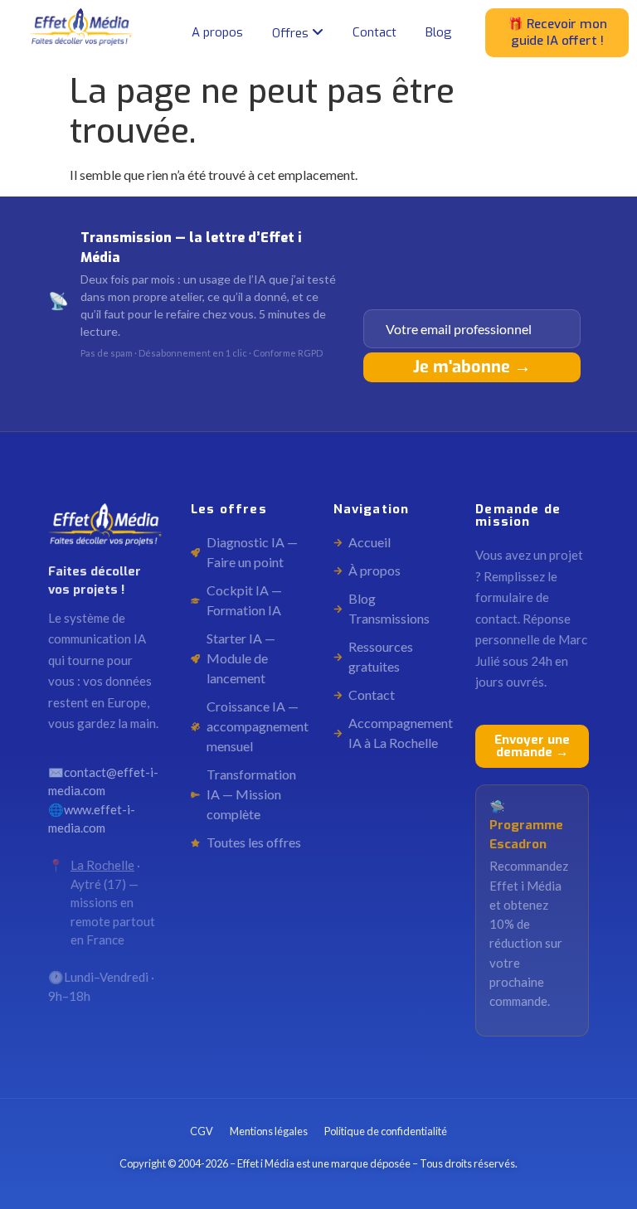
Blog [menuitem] (438, 32)
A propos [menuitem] (217, 32)
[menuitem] (298, 33)
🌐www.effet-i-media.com (91, 819)
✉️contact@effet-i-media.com (103, 782)
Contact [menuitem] (374, 32)
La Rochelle (102, 864)
